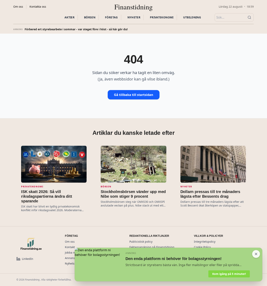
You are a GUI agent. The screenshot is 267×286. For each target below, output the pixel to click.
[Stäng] (256, 254)
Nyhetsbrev (73, 263)
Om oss (18, 6)
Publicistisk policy (140, 241)
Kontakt (70, 247)
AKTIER (69, 17)
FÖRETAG (111, 17)
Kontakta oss (38, 6)
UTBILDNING (192, 17)
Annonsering (73, 258)
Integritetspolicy (204, 241)
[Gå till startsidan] (36, 244)
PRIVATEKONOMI (162, 17)
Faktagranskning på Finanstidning (151, 247)
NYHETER (133, 17)
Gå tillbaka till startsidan (133, 95)
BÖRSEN (89, 17)
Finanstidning (133, 6)
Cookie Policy (202, 247)
